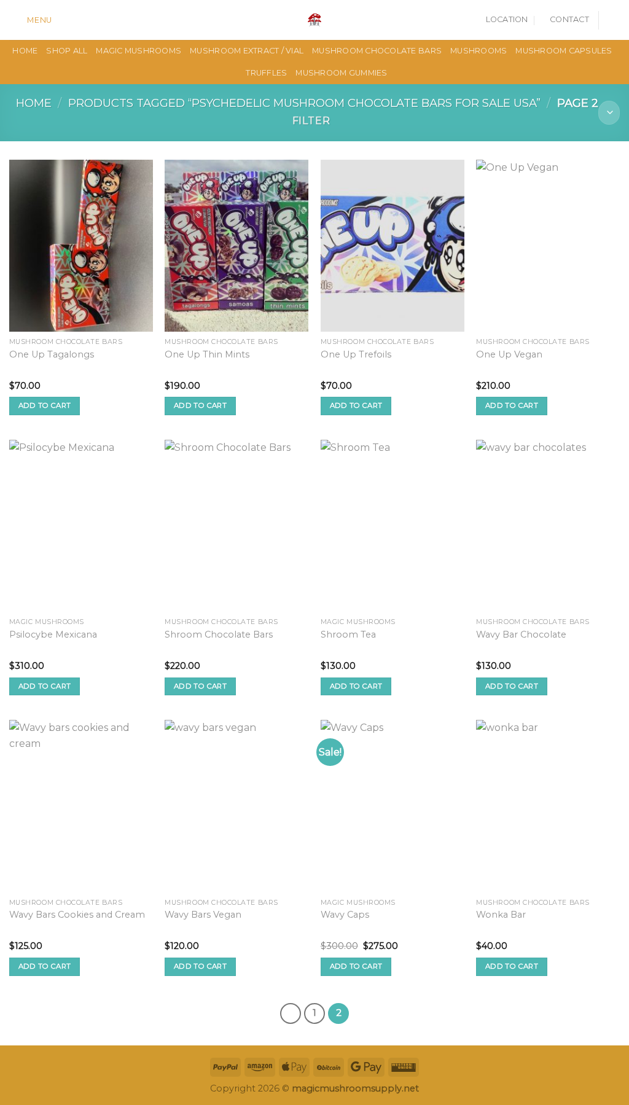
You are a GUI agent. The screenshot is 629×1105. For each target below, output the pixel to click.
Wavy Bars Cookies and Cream (77, 914)
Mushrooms (478, 50)
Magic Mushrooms (138, 50)
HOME (24, 50)
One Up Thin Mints (207, 354)
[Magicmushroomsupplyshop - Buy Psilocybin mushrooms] (314, 20)
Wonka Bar (501, 914)
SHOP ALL (66, 50)
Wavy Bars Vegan (203, 914)
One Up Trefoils (356, 354)
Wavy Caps (345, 914)
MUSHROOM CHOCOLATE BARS (377, 50)
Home (34, 103)
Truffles (266, 72)
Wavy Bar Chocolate (521, 634)
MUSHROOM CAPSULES (563, 50)
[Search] (66, 20)
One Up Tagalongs (51, 354)
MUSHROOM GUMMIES (341, 72)
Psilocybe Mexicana (53, 634)
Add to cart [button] (44, 405)
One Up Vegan (509, 354)
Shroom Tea (348, 634)
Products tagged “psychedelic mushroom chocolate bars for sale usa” (304, 103)
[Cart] (614, 20)
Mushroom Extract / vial (246, 50)
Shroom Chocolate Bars (219, 634)
